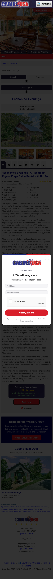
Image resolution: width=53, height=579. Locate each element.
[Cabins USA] (15, 3)
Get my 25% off (26, 312)
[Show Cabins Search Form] (44, 4)
